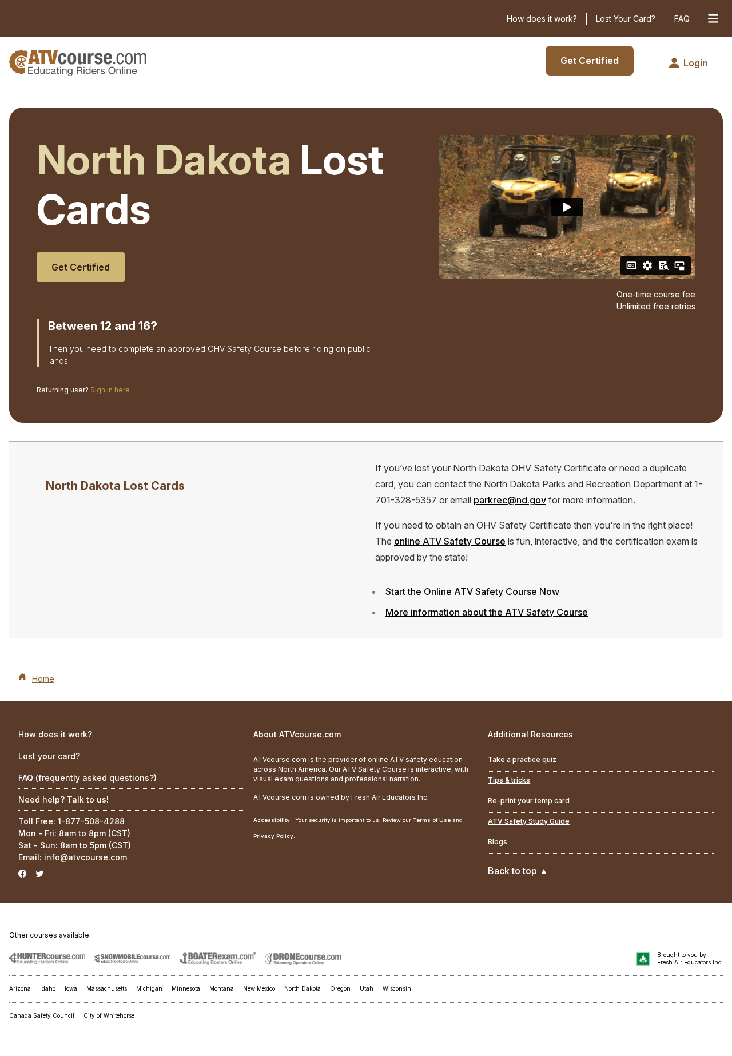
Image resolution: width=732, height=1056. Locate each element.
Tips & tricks (509, 780)
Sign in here (110, 390)
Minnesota (186, 988)
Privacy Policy (273, 836)
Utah (366, 988)
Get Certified (589, 60)
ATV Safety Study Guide (529, 821)
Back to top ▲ (518, 870)
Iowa (71, 988)
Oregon (340, 988)
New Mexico (259, 988)
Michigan (149, 988)
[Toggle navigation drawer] (713, 18)
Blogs (497, 841)
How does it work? (542, 18)
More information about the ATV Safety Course (486, 612)
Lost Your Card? (625, 18)
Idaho (47, 988)
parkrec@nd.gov (510, 500)
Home (43, 679)
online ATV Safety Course (450, 541)
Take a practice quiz (522, 759)
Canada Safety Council (41, 1015)
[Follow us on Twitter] (39, 874)
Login (695, 63)
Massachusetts (106, 988)
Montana (221, 988)
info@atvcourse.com (85, 857)
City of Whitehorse (108, 1015)
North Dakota (302, 988)
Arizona (20, 988)
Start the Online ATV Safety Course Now (472, 591)
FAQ (682, 18)
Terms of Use (432, 820)
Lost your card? (49, 756)
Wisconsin (397, 988)
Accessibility (271, 820)
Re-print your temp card (529, 800)
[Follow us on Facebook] (22, 874)
